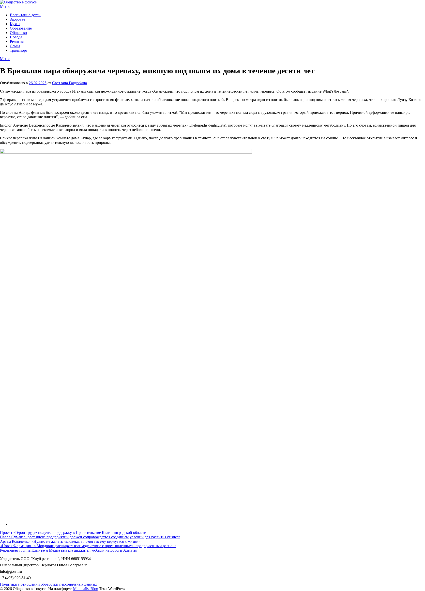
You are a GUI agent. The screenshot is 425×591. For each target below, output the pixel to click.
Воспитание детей (25, 15)
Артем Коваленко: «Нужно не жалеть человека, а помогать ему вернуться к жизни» (70, 541)
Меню (5, 6)
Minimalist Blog (85, 589)
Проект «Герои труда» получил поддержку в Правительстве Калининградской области (73, 532)
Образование (21, 28)
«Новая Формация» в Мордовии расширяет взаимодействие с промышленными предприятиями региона (88, 546)
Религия (17, 41)
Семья (15, 46)
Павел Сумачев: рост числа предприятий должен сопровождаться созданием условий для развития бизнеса (90, 537)
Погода (16, 37)
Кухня (15, 24)
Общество (18, 33)
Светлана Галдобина (69, 83)
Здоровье (17, 19)
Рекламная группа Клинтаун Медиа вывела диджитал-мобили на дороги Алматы (68, 550)
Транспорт (19, 50)
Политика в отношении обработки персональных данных (48, 584)
